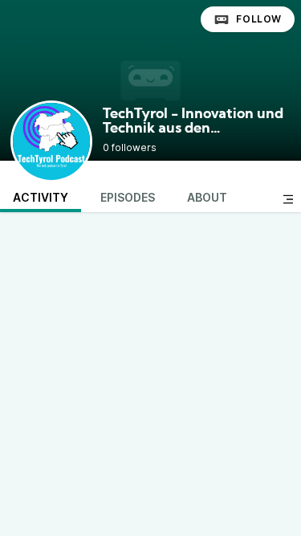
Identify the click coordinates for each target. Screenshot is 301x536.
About (207, 197)
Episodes (127, 197)
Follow (259, 19)
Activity (40, 197)
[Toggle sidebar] (288, 199)
